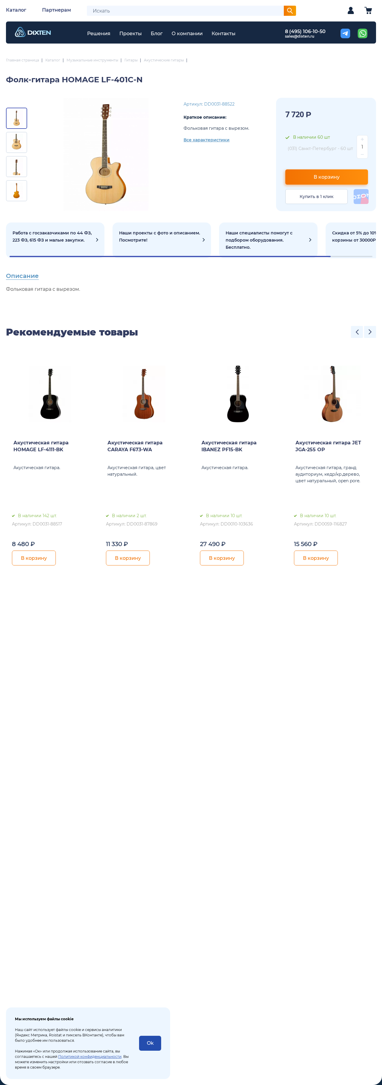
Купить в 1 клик (316, 196)
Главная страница (22, 60)
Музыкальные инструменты (92, 60)
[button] (357, 332)
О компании (187, 33)
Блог (157, 33)
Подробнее (55, 240)
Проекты (130, 33)
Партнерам (56, 10)
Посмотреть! (162, 240)
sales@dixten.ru (300, 36)
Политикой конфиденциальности (89, 1056)
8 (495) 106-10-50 (305, 31)
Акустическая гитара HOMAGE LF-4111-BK (41, 446)
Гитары (131, 60)
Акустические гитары (164, 60)
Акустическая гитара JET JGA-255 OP (328, 446)
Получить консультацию (268, 240)
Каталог (16, 10)
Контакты (223, 33)
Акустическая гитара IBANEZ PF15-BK (229, 446)
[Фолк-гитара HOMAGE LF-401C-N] (106, 154)
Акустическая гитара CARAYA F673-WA (135, 446)
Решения (98, 33)
